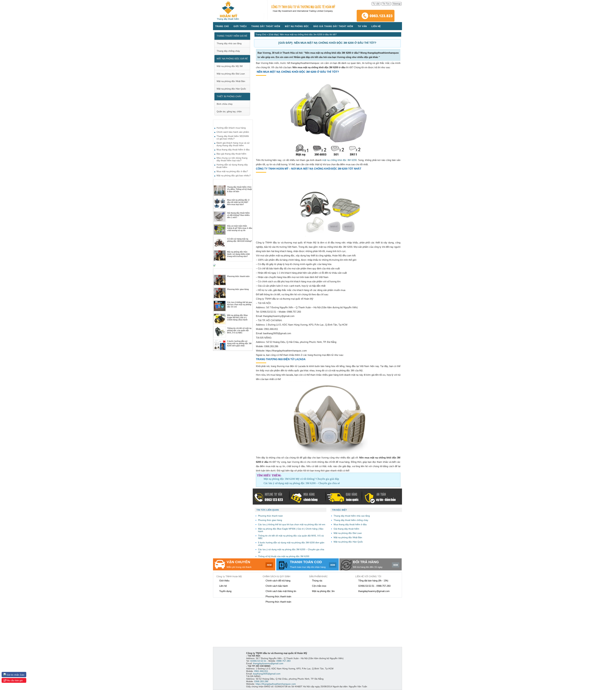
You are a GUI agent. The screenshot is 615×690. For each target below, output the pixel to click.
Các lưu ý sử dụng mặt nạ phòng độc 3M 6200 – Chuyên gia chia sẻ (302, 483)
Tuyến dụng (225, 591)
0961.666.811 (261, 671)
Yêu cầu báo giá (14, 680)
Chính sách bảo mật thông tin (281, 591)
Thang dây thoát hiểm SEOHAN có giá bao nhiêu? (233, 137)
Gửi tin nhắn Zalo (15, 675)
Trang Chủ (260, 34)
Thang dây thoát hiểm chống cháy (351, 520)
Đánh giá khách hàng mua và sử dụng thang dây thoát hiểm (233, 144)
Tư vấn (376, 4)
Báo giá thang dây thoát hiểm (333, 26)
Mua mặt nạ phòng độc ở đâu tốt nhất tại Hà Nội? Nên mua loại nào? (238, 202)
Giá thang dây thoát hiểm (346, 528)
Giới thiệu (240, 26)
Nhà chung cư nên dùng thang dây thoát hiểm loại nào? (232, 159)
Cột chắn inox (319, 585)
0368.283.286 (261, 681)
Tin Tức (386, 4)
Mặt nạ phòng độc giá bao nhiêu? (234, 175)
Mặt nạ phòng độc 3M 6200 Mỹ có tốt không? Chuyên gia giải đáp (301, 478)
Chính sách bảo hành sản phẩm (233, 132)
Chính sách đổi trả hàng (278, 580)
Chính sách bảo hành (277, 585)
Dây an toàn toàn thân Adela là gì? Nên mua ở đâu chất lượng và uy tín (239, 228)
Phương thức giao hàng (238, 289)
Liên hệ (376, 26)
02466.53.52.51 (366, 585)
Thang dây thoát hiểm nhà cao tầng (352, 515)
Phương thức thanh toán (238, 276)
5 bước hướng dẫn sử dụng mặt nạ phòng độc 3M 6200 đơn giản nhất (239, 343)
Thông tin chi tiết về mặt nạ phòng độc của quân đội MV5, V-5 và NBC (239, 330)
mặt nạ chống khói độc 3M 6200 (339, 160)
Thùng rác (317, 580)
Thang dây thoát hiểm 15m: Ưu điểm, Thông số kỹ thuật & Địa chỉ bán (239, 189)
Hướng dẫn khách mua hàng (231, 128)
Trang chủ (222, 26)
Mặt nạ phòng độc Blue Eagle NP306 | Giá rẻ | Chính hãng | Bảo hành (237, 317)
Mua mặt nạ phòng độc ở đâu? (232, 171)
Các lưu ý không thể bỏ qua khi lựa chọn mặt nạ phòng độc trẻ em (239, 304)
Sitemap (397, 4)
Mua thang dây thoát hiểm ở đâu (350, 524)
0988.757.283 (383, 585)
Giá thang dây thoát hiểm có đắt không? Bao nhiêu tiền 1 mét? (238, 215)
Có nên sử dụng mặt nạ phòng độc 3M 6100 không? (239, 240)
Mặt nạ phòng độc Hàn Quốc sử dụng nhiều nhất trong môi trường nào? (238, 254)
